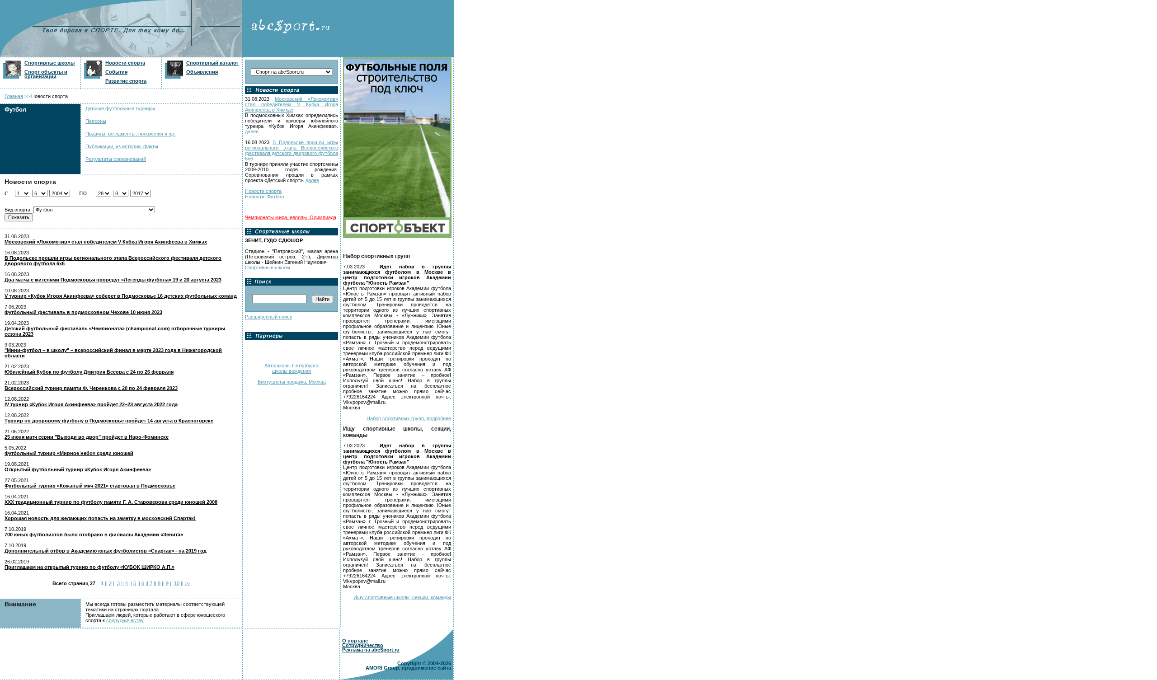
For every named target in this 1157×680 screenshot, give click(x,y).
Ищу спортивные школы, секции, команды (402, 597)
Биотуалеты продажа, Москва (292, 382)
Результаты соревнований (115, 159)
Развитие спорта (125, 81)
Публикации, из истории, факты (121, 146)
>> (187, 583)
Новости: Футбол (264, 196)
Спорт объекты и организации (45, 74)
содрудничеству (125, 620)
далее (252, 131)
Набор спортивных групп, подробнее (409, 418)
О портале (355, 640)
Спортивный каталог (212, 63)
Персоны (95, 121)
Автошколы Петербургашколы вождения (291, 368)
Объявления (202, 72)
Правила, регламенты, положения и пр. (130, 133)
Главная (14, 96)
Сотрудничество (362, 645)
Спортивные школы (49, 63)
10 (176, 583)
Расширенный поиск (268, 316)
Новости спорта (125, 63)
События (116, 72)
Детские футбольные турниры (120, 108)
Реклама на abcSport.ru (371, 649)
